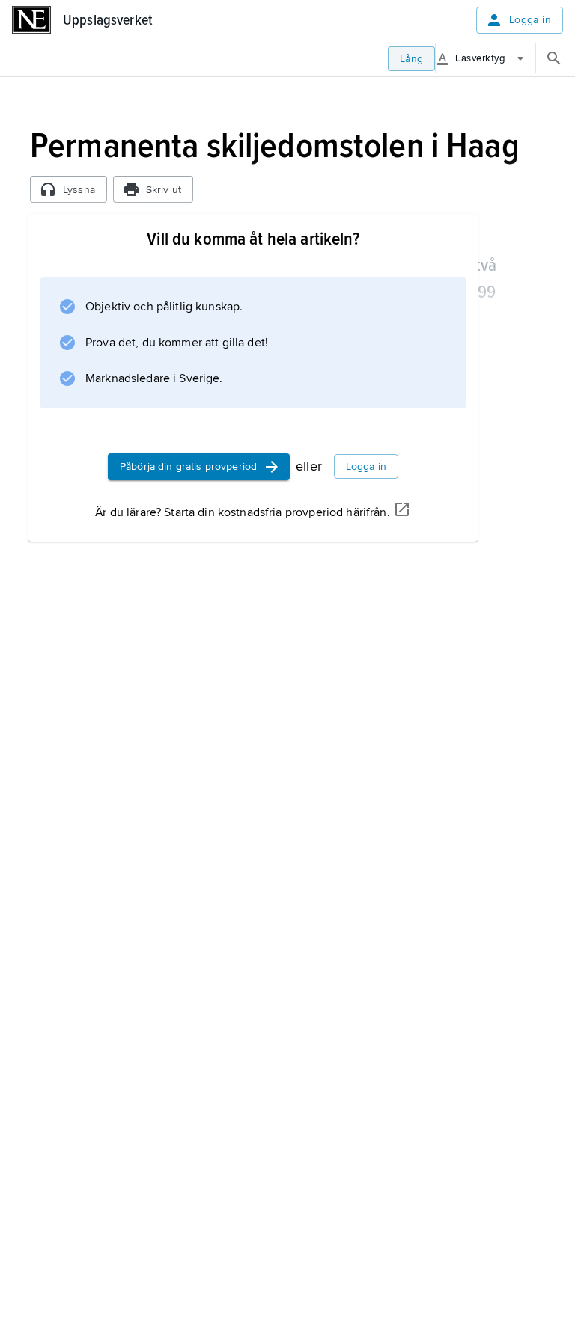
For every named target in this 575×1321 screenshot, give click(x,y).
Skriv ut (163, 189)
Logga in (530, 19)
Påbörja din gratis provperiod (188, 466)
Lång (412, 58)
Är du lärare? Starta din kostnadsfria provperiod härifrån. (242, 512)
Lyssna (79, 189)
